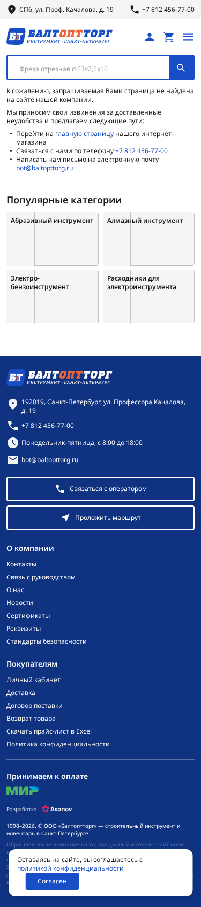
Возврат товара (31, 718)
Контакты (21, 564)
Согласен (52, 881)
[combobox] (100, 67)
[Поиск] (181, 67)
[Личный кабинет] (149, 37)
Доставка (20, 693)
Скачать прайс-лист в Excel (49, 731)
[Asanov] (57, 809)
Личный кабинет (33, 680)
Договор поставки (34, 705)
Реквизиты (23, 628)
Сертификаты (28, 615)
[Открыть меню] (188, 37)
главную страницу (84, 133)
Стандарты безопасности (46, 641)
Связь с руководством (41, 577)
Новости (19, 603)
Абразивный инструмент (52, 220)
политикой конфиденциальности (70, 868)
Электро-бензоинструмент (40, 282)
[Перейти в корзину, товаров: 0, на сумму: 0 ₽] (168, 37)
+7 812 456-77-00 (141, 150)
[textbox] (93, 69)
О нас (15, 590)
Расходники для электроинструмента (141, 282)
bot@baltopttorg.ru (44, 167)
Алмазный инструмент (145, 220)
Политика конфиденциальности (58, 744)
